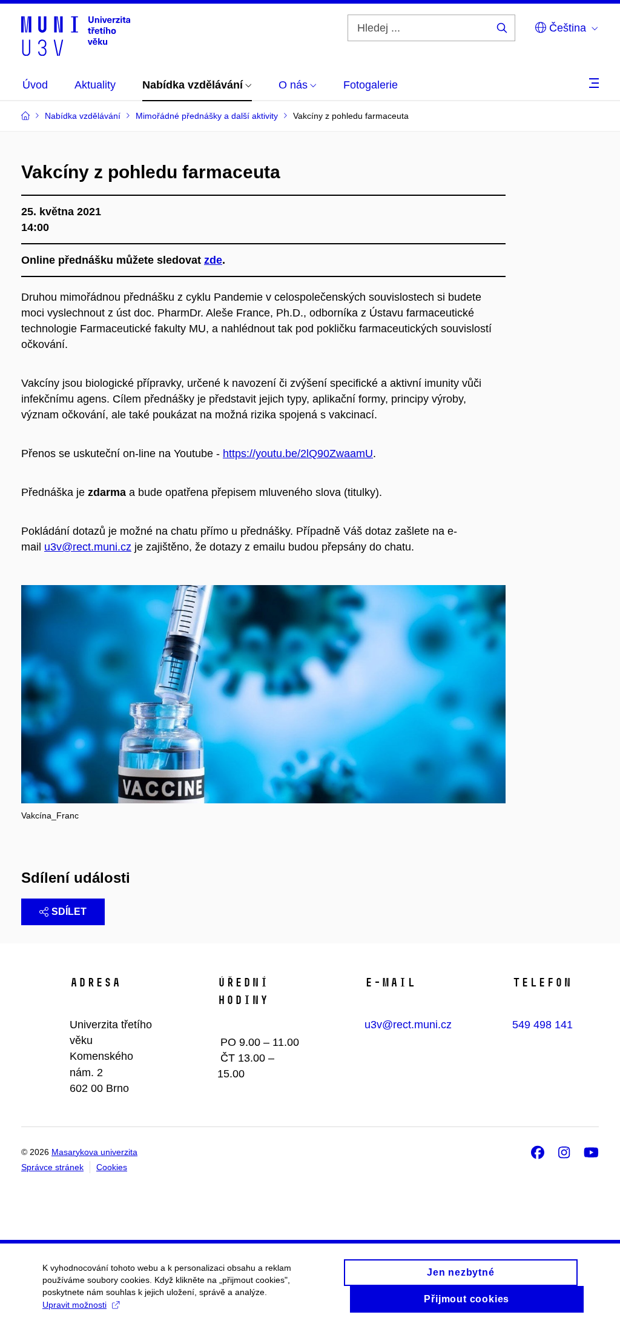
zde (213, 260)
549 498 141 (542, 1025)
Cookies (111, 1167)
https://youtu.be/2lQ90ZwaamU (298, 453)
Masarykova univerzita (94, 1152)
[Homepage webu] (75, 35)
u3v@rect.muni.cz (87, 547)
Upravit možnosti (74, 1305)
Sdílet (69, 911)
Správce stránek (52, 1167)
